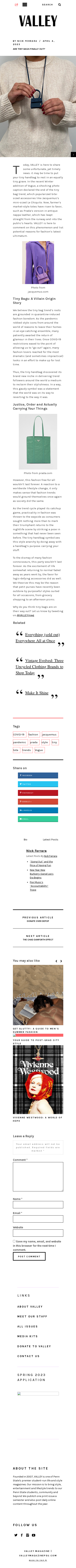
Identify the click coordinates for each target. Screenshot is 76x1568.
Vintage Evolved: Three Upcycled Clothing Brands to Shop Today (40, 666)
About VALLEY (30, 1306)
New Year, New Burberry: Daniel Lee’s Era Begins (41, 874)
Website (18, 1227)
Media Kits (27, 1336)
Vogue (39, 750)
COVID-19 (18, 734)
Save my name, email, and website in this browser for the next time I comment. (37, 1246)
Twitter (26, 784)
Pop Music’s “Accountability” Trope (39, 886)
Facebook (27, 775)
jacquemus (49, 734)
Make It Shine (37, 692)
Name (17, 1199)
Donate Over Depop (38, 919)
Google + (27, 802)
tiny (54, 742)
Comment (20, 1160)
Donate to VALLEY (34, 1346)
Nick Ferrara (50, 856)
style (45, 742)
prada (33, 742)
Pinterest (27, 793)
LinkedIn (27, 810)
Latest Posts (50, 839)
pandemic (19, 742)
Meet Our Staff (32, 1316)
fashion (33, 734)
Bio (25, 839)
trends (26, 750)
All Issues (27, 1326)
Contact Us (28, 1356)
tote (15, 750)
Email (25, 819)
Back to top (37, 1560)
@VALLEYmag (25, 615)
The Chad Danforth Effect (38, 937)
